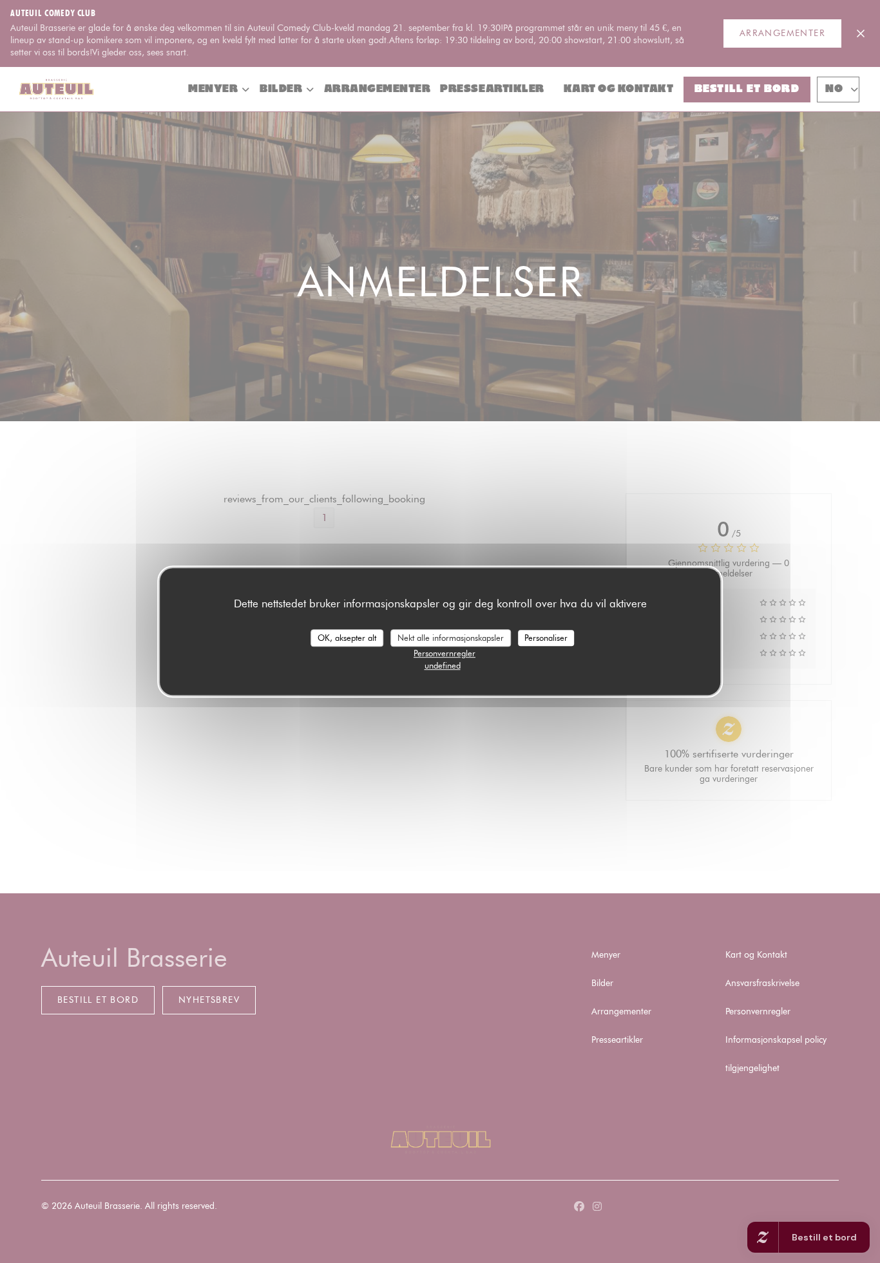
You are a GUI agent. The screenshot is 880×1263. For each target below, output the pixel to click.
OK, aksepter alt (347, 637)
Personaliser (546, 637)
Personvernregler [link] (444, 653)
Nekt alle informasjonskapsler (450, 637)
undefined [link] (443, 665)
